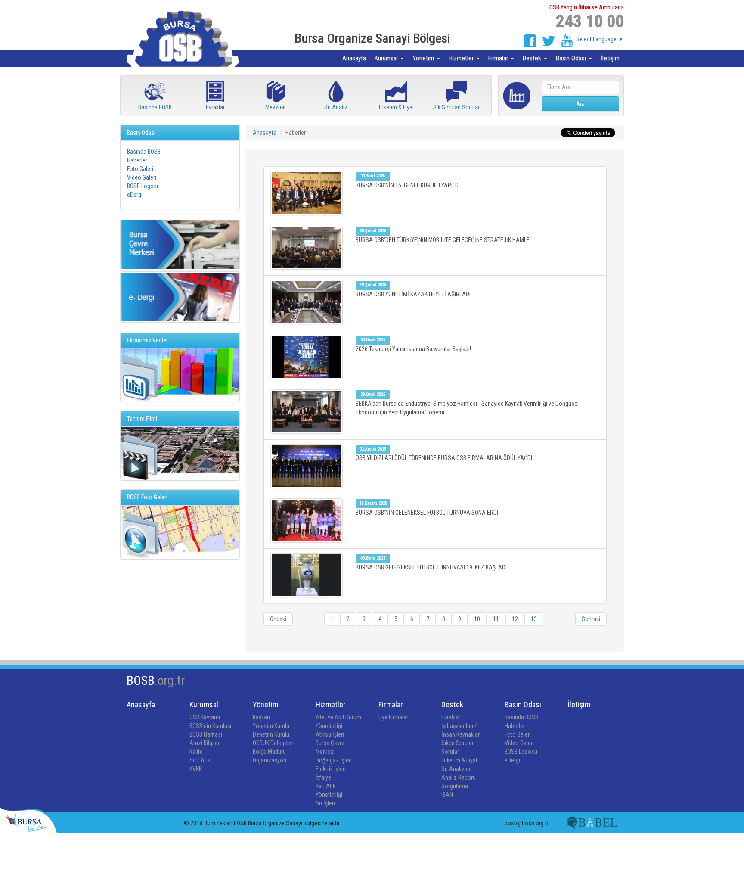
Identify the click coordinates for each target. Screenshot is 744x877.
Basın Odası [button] (572, 58)
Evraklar (450, 717)
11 (496, 619)
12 (515, 619)
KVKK (195, 768)
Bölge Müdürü (269, 751)
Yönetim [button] (424, 58)
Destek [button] (533, 58)
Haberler (137, 160)
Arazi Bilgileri (205, 743)
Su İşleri (325, 803)
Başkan (261, 717)
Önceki (278, 619)
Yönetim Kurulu (271, 725)
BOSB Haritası (205, 734)
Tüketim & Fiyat (459, 760)
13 (534, 619)
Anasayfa (354, 58)
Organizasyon (269, 760)
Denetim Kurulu (271, 734)
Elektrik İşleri (331, 768)
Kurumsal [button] (387, 58)
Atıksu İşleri (330, 734)
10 (477, 619)
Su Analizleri (456, 768)
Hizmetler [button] (462, 58)
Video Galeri (141, 177)
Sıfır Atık (199, 760)
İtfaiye (323, 777)
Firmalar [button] (499, 58)
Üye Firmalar (393, 717)
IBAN (447, 794)
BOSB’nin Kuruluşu (211, 725)
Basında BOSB (144, 151)
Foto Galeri (140, 168)
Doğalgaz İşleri (334, 760)
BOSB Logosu (143, 186)
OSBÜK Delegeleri (273, 743)
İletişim (610, 58)
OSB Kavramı (204, 717)
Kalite (196, 751)
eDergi (135, 194)
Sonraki (591, 619)
